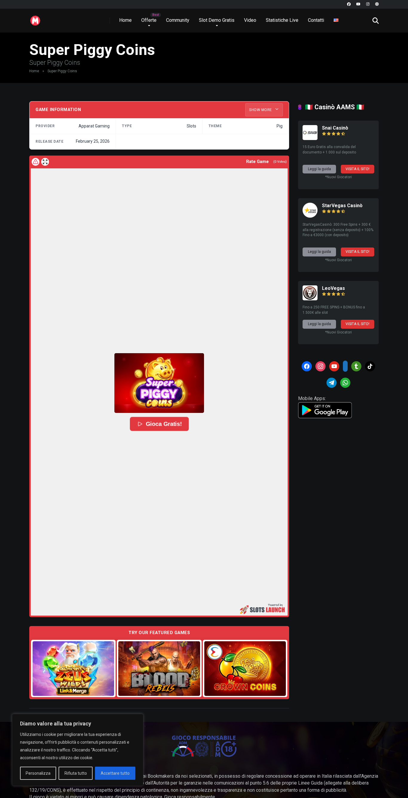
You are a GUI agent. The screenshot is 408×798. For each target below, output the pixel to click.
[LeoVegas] (310, 299)
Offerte (149, 20)
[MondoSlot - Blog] (35, 18)
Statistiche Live (282, 20)
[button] (159, 383)
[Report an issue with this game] (35, 162)
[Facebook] (349, 4)
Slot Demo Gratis (216, 20)
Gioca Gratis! (163, 424)
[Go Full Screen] (45, 162)
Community (177, 20)
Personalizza (38, 773)
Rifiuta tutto (76, 773)
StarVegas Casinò (342, 205)
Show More (261, 110)
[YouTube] (358, 4)
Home (125, 20)
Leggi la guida (319, 169)
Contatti (316, 20)
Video (250, 20)
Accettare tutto (115, 773)
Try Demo (73, 668)
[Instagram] (367, 4)
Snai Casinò (335, 128)
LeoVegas (333, 288)
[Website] (377, 4)
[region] (77, 750)
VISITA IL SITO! (357, 169)
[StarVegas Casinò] (310, 216)
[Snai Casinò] (310, 138)
